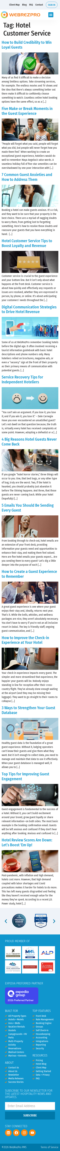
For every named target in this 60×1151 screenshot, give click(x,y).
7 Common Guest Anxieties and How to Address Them (27, 177)
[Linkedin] (8, 1132)
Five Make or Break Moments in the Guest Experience (27, 111)
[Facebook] (16, 1132)
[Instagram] (24, 1132)
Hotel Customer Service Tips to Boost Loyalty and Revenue (27, 243)
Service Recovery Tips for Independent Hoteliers (22, 379)
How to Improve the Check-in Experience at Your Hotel (25, 640)
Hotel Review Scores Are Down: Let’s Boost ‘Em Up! (27, 842)
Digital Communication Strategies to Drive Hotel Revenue (29, 309)
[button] (50, 14)
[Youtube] (32, 1132)
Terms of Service (49, 1147)
